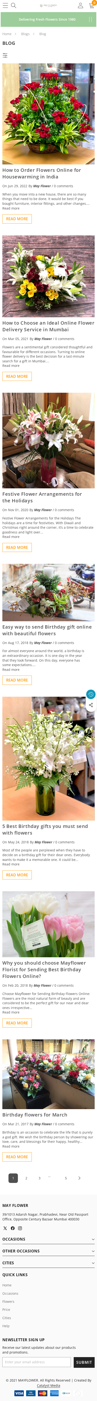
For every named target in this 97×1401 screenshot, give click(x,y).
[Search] (13, 5)
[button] (91, 716)
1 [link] (13, 1178)
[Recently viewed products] (91, 694)
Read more (11, 208)
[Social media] (91, 705)
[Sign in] (80, 5)
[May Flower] (48, 5)
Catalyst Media (48, 1385)
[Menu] (5, 5)
